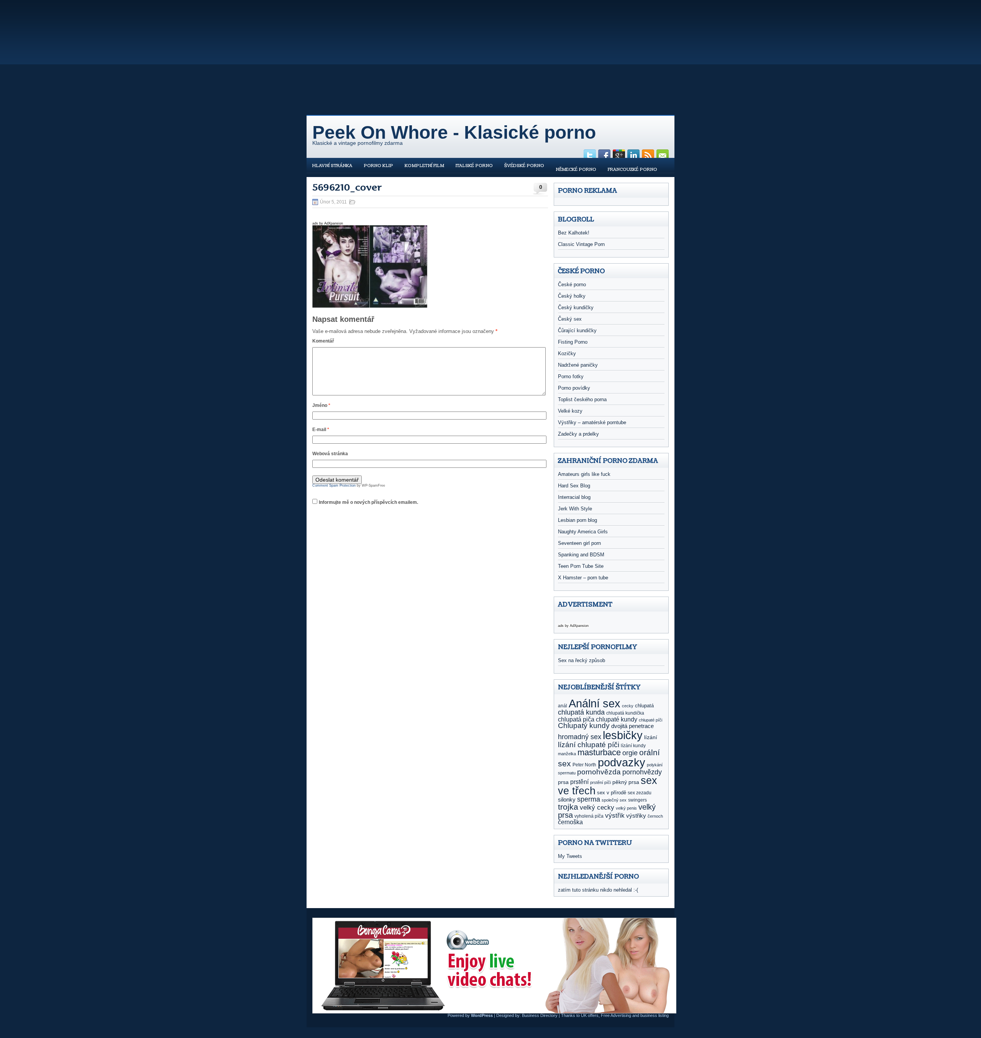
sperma (588, 799)
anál (562, 705)
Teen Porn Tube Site (581, 566)
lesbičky (623, 735)
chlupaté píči (650, 720)
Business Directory (540, 1015)
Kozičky (567, 353)
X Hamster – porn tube (583, 577)
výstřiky (636, 815)
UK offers (590, 1015)
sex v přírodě (611, 792)
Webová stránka (330, 453)
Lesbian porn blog (577, 520)
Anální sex (594, 703)
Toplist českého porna (582, 399)
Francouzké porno (632, 169)
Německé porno (576, 169)
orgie (630, 753)
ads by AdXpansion (327, 223)
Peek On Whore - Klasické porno (454, 132)
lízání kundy (633, 745)
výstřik (615, 815)
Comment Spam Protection (334, 485)
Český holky (572, 296)
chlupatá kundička (625, 713)
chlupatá (644, 705)
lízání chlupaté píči (588, 744)
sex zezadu (639, 792)
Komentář (323, 341)
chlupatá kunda (581, 712)
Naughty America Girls (583, 532)
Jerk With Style (575, 509)
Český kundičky (576, 307)
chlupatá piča (576, 719)
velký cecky (597, 807)
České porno (572, 284)
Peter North (584, 764)
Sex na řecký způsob (581, 660)
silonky (567, 799)
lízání (650, 737)
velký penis (626, 808)
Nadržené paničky (578, 365)
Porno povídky (574, 388)
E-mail (320, 429)
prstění (579, 782)
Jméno (321, 405)
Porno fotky (571, 376)
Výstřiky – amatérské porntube (592, 422)
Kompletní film (424, 166)
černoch (655, 816)
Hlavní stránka (332, 166)
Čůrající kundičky (577, 330)
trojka (568, 806)
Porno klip (378, 166)
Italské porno (474, 166)
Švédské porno (524, 166)
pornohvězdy (642, 772)
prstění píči (600, 782)
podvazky (621, 762)
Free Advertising (616, 1015)
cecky (627, 705)
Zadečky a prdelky (578, 434)
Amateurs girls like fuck (584, 474)
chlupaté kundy (616, 719)
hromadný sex (579, 737)
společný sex (614, 800)
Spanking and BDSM (581, 555)
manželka (567, 753)
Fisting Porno (572, 342)
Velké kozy (570, 411)
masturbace (599, 752)
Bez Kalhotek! (573, 233)
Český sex (570, 319)
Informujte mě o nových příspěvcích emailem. (368, 502)
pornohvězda (599, 771)
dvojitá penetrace (632, 726)
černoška (570, 821)
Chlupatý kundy (584, 726)
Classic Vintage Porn (581, 244)
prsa (563, 782)
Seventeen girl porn (579, 543)
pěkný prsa (625, 782)
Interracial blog (574, 497)
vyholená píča (589, 816)
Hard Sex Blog (574, 486)
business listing (654, 1015)
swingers (637, 800)
